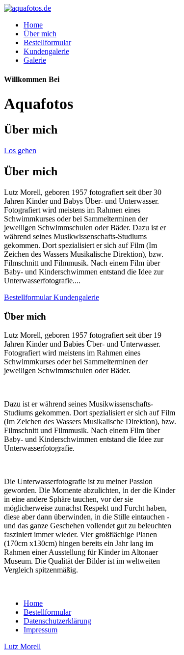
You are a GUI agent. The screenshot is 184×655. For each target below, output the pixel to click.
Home (33, 25)
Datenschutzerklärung (57, 621)
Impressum (40, 630)
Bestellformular (47, 42)
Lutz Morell (22, 646)
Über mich (40, 33)
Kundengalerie (46, 51)
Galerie (35, 60)
